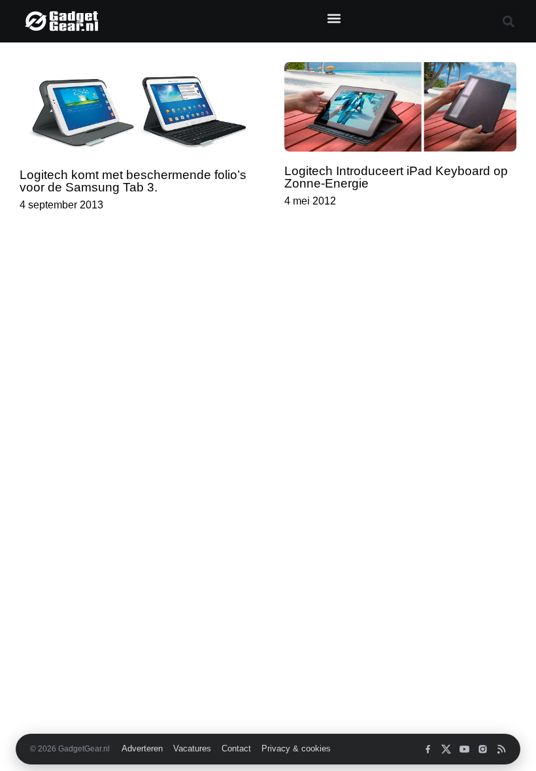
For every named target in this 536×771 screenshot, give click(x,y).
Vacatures (192, 748)
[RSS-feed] (501, 749)
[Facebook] (428, 749)
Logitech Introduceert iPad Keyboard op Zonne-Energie (396, 177)
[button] (333, 18)
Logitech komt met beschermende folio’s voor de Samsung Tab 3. (133, 181)
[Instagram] (483, 749)
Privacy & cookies (296, 748)
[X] (446, 749)
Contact (236, 748)
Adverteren (142, 748)
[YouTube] (464, 749)
